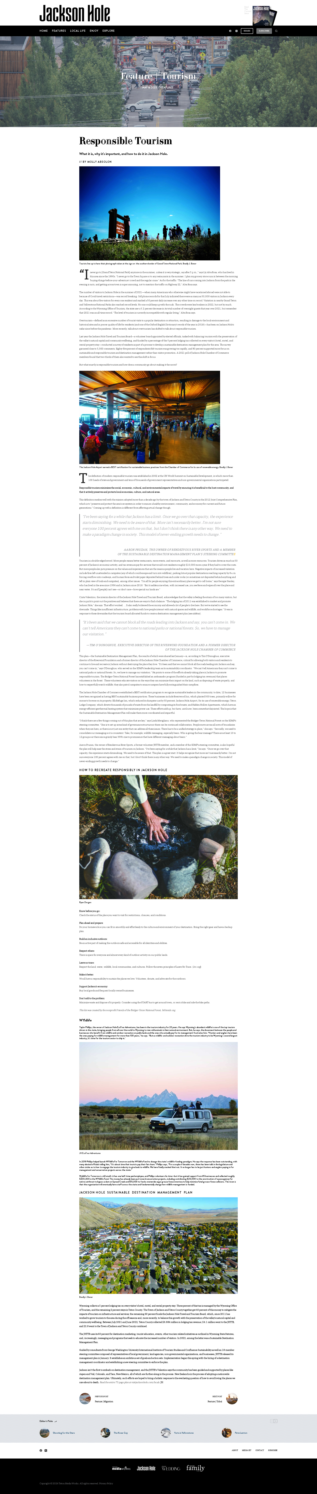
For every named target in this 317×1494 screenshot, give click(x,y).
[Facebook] (230, 31)
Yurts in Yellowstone (184, 1433)
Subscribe (264, 30)
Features (59, 31)
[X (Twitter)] (46, 1450)
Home (44, 31)
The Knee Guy (121, 1433)
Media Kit (246, 1450)
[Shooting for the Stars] (45, 1433)
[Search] (276, 31)
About (235, 1450)
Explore (109, 31)
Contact (259, 1450)
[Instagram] (236, 31)
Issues (247, 30)
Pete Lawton (241, 1433)
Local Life (78, 31)
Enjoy (94, 31)
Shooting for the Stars (64, 1433)
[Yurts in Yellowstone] (166, 1433)
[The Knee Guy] (105, 1433)
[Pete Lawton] (227, 1433)
